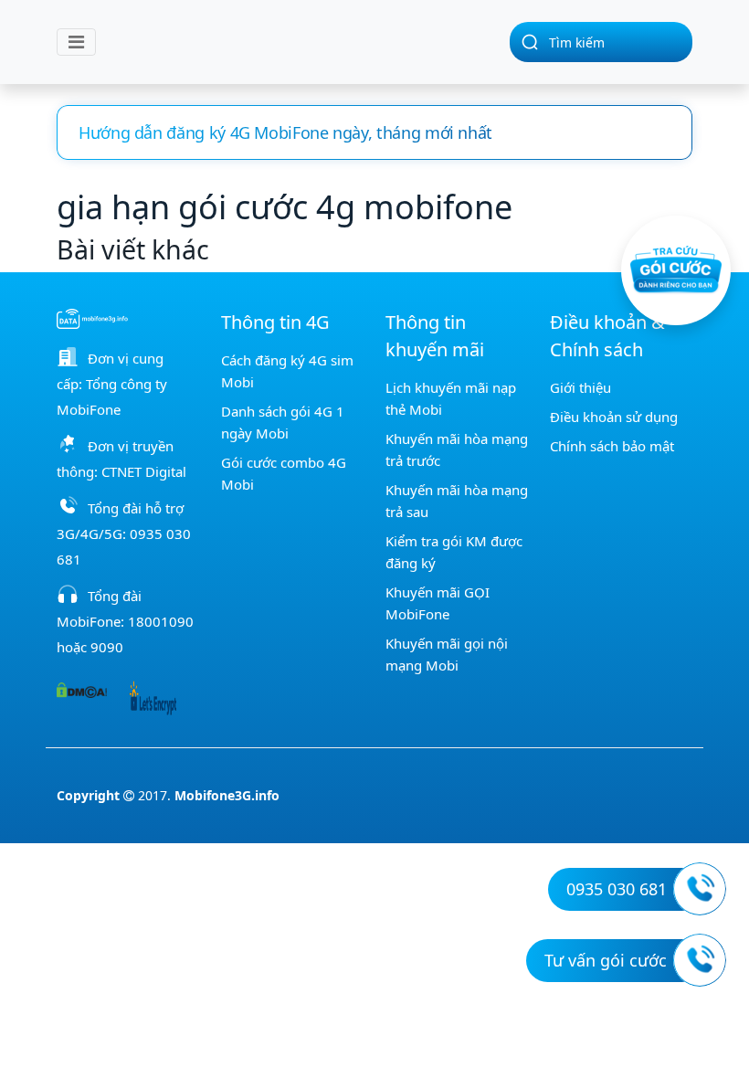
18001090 (161, 621)
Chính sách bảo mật (612, 446)
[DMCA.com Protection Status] (82, 689)
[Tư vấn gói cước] (699, 960)
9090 (106, 647)
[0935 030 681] (699, 888)
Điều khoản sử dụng (614, 416)
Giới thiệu (580, 387)
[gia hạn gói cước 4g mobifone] (296, 42)
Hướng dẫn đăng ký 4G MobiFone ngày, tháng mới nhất (285, 132)
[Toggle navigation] (76, 42)
